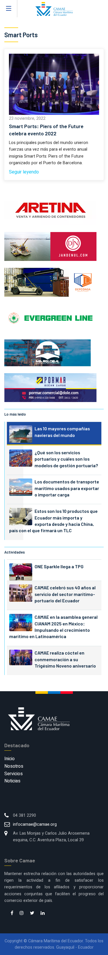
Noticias (12, 781)
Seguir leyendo (24, 172)
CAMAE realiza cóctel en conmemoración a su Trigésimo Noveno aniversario (65, 659)
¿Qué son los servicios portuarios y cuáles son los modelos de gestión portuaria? (66, 459)
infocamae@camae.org (35, 824)
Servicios (13, 773)
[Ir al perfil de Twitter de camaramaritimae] (32, 913)
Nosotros (13, 766)
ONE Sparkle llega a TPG (59, 566)
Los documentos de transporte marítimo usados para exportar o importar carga (67, 488)
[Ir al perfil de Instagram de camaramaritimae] (22, 913)
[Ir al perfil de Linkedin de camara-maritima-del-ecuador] (43, 913)
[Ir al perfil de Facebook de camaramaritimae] (12, 913)
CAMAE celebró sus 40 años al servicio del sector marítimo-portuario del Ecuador (65, 594)
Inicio (9, 758)
